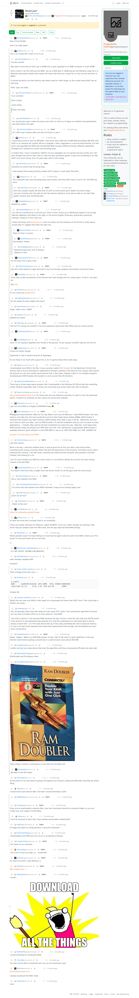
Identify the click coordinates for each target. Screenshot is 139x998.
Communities (26, 3)
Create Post (38, 3)
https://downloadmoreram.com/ (23, 395)
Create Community (52, 3)
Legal (91, 994)
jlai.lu (15, 3)
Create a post (116, 63)
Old (43, 32)
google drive (30, 293)
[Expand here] (19, 14)
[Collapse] (11, 38)
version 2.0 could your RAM (24, 434)
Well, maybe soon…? (18, 869)
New (37, 32)
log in (24, 25)
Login (118, 3)
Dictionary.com (37, 222)
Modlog (120, 186)
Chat (51, 32)
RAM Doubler (64, 368)
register (32, 25)
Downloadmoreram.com (20, 971)
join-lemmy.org (123, 994)
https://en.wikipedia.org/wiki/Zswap (24, 512)
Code (112, 994)
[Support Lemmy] (63, 3)
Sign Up (125, 3)
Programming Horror (116, 130)
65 (28, 19)
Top (17, 32)
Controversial (27, 32)
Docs (106, 994)
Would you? (31, 11)
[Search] (113, 3)
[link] (32, 19)
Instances (99, 994)
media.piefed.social (32, 13)
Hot (11, 32)
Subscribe (116, 58)
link (16, 284)
